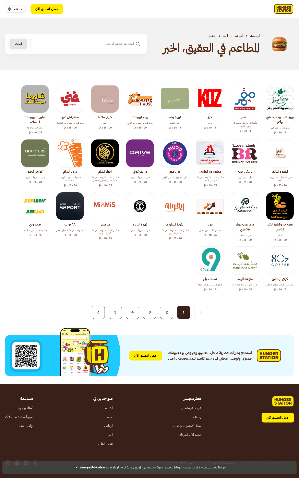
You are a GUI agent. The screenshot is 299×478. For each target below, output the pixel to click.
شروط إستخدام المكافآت (19, 416)
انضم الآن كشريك (190, 434)
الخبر (225, 35)
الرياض (108, 425)
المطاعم (239, 35)
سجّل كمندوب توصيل (187, 425)
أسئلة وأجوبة (25, 407)
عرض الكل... (105, 443)
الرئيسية (255, 35)
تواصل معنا (26, 425)
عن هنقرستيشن (191, 407)
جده (110, 416)
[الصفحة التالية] (98, 312)
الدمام (109, 407)
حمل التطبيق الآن (46, 9)
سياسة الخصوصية (92, 467)
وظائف (197, 416)
